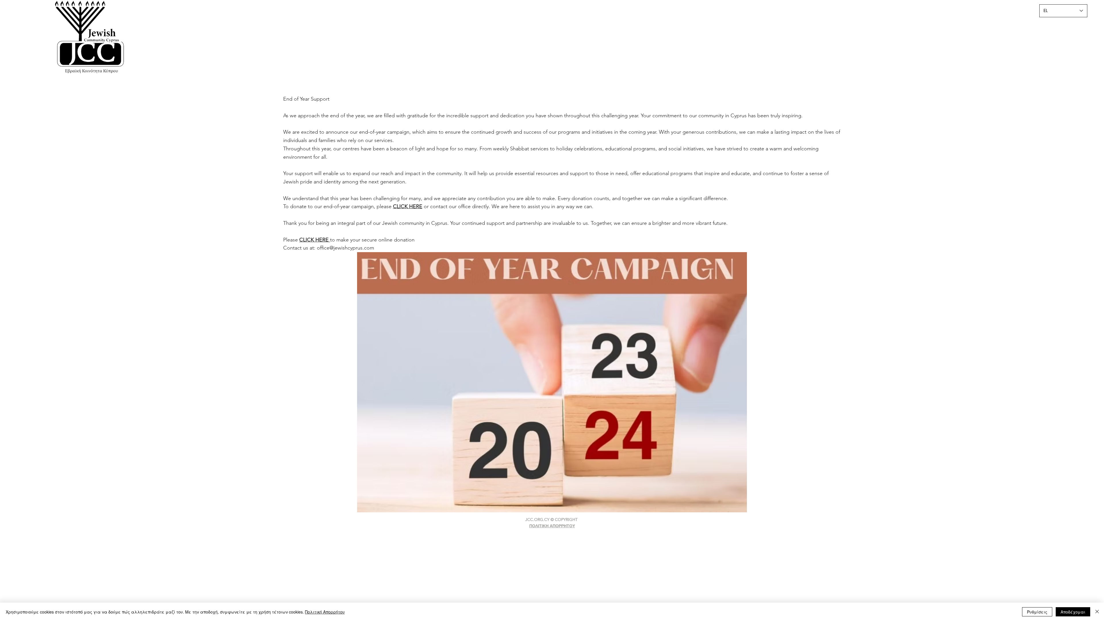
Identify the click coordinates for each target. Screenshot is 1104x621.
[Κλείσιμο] (1097, 611)
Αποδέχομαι (1073, 612)
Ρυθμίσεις (1037, 612)
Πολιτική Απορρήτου (325, 612)
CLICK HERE (314, 240)
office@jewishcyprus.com (345, 248)
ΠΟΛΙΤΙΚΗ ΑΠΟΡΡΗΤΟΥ (552, 525)
